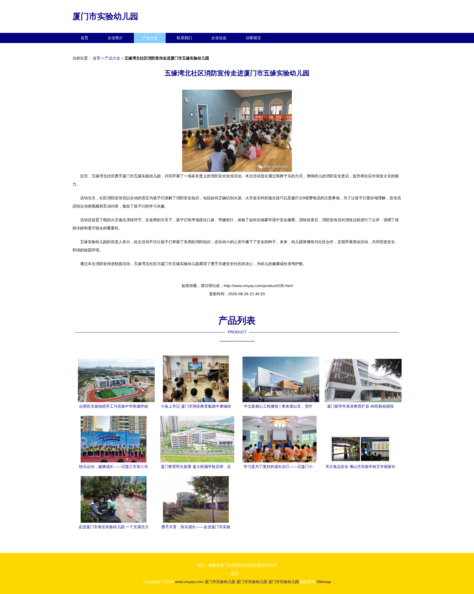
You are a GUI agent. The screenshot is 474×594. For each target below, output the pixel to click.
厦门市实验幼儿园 (105, 16)
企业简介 (115, 38)
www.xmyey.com (189, 581)
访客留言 (253, 38)
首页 (84, 38)
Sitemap (324, 581)
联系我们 (184, 38)
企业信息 (219, 38)
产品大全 (149, 38)
